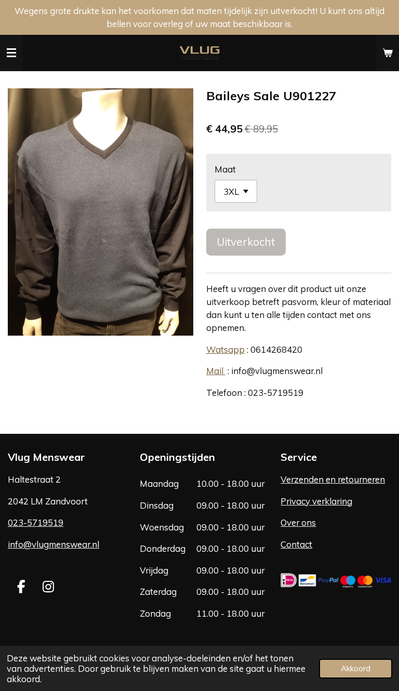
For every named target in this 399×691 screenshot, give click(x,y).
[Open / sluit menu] (11, 53)
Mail (215, 370)
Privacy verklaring (316, 501)
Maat (225, 169)
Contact (296, 544)
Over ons (298, 522)
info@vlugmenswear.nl (53, 544)
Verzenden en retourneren (333, 479)
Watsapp (225, 349)
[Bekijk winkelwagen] (387, 53)
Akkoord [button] (355, 668)
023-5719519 (35, 522)
